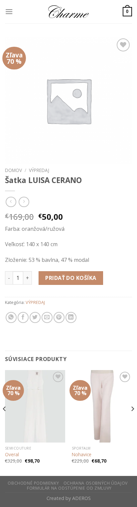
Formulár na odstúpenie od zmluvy (69, 488)
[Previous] (4, 422)
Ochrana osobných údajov (96, 483)
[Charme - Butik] (68, 11)
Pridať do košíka (70, 278)
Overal (12, 455)
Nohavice (81, 455)
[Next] (132, 422)
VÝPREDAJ (39, 170)
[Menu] (9, 11)
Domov (13, 170)
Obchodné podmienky (33, 483)
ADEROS (81, 498)
